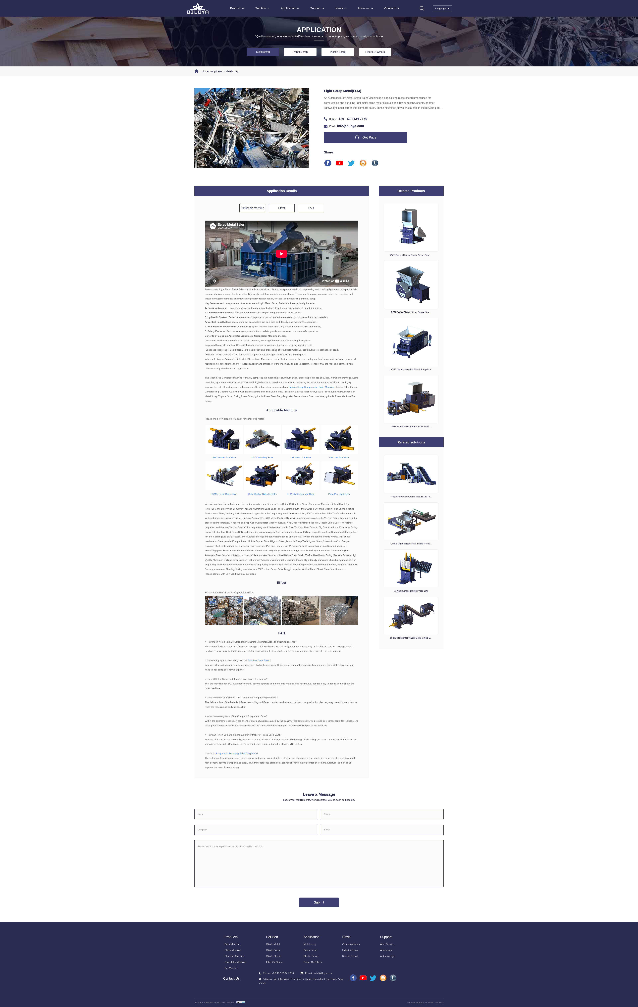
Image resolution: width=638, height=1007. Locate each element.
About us (364, 8)
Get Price (368, 137)
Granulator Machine (235, 962)
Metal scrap (263, 51)
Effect (281, 208)
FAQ (311, 208)
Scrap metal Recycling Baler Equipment (236, 753)
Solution (260, 8)
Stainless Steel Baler (258, 660)
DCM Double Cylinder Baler (262, 494)
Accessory (386, 950)
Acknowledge (387, 956)
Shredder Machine (234, 956)
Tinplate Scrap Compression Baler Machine (311, 387)
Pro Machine (231, 968)
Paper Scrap (300, 51)
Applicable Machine (252, 208)
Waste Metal (273, 944)
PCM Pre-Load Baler (339, 494)
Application (288, 8)
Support (315, 8)
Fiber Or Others (274, 962)
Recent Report (350, 956)
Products (231, 937)
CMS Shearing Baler (262, 457)
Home (205, 71)
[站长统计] (240, 1002)
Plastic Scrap (338, 51)
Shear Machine (232, 950)
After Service (387, 944)
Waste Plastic (273, 956)
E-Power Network (434, 1002)
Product (235, 8)
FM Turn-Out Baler (339, 457)
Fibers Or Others (375, 51)
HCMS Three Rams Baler (224, 494)
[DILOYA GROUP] (208, 8)
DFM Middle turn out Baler (301, 494)
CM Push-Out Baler (301, 457)
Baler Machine (232, 944)
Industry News (350, 950)
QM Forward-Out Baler (224, 457)
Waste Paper (273, 950)
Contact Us (391, 8)
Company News (351, 944)
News (339, 8)
